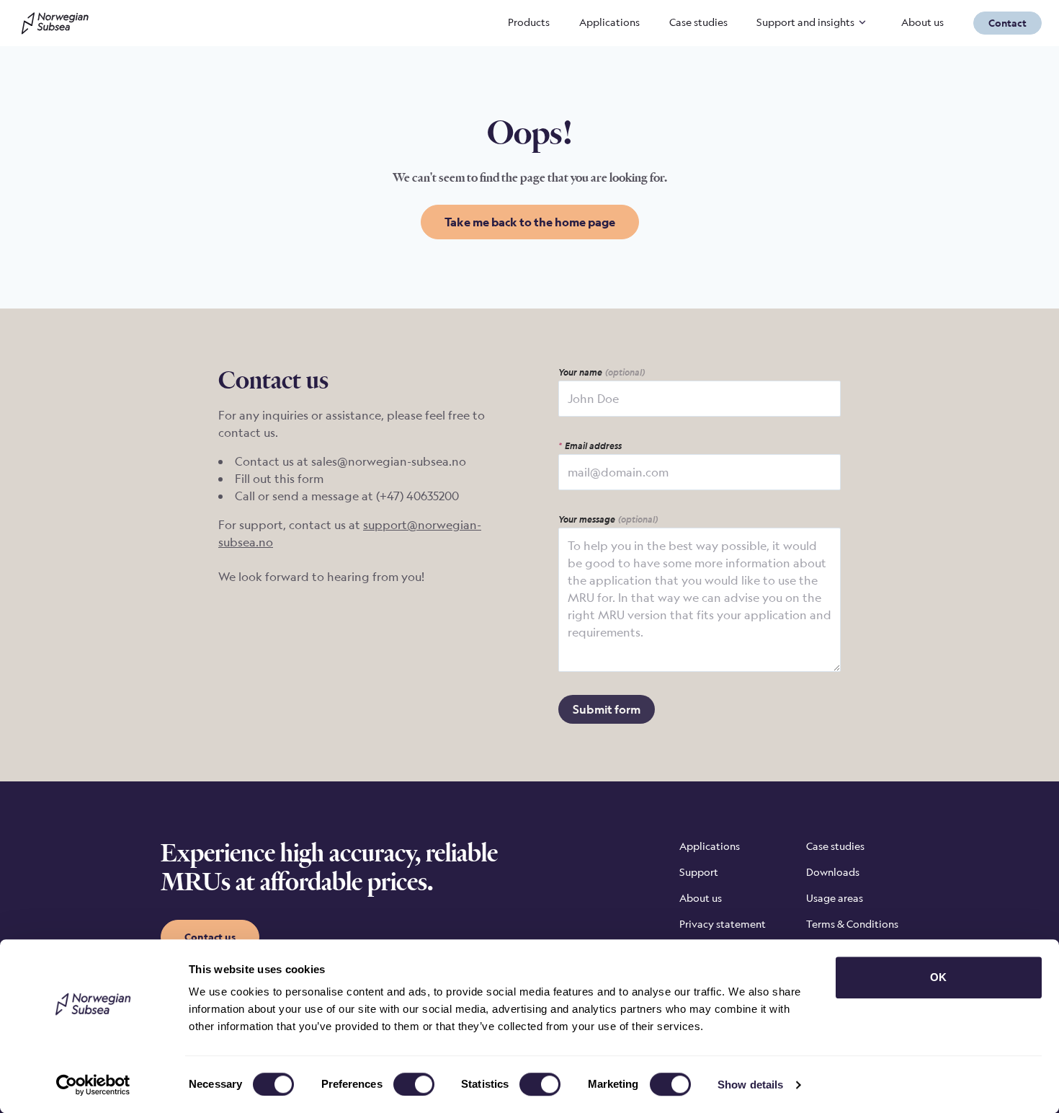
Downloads (832, 872)
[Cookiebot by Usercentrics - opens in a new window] (93, 1085)
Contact (1007, 23)
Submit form (606, 709)
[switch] (413, 1084)
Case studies (698, 22)
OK (938, 977)
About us (922, 22)
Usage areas (834, 898)
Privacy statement (722, 924)
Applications (609, 22)
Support (698, 872)
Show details (750, 1084)
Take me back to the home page (529, 222)
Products (529, 22)
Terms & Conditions (852, 924)
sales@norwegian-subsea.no (388, 461)
